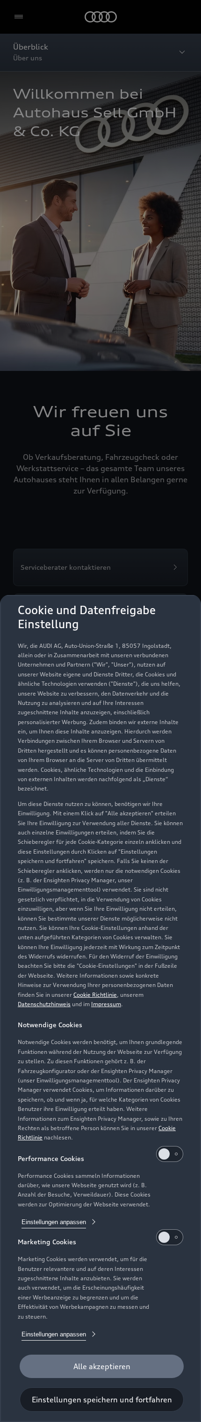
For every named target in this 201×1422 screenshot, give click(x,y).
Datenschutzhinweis (44, 1004)
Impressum (106, 1004)
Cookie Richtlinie (95, 994)
